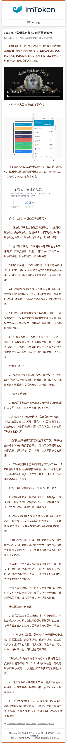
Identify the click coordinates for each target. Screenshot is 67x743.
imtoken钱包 (12, 38)
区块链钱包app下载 (45, 723)
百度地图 (55, 738)
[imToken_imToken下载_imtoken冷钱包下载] (33, 8)
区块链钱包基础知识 (16, 723)
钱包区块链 (31, 723)
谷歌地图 (45, 738)
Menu (35, 23)
